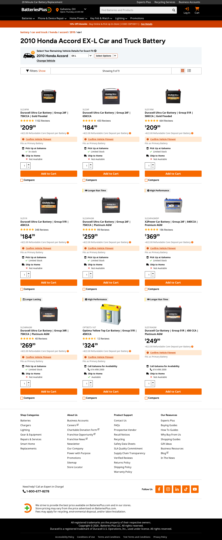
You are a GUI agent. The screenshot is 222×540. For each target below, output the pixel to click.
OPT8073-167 (89, 327)
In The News (168, 458)
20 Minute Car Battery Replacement (42, 2)
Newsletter (73, 443)
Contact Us (120, 420)
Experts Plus (144, 2)
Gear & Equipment (31, 434)
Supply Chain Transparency (129, 453)
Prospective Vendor (125, 430)
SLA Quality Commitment (128, 448)
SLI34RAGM (26, 327)
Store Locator (75, 467)
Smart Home (27, 443)
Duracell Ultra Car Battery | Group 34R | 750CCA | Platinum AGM (44, 332)
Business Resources (172, 448)
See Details (146, 24)
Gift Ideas (166, 443)
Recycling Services (164, 2)
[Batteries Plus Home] (37, 10)
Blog (164, 453)
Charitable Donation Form (82, 430)
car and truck (39, 32)
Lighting (25, 430)
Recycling (119, 439)
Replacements (28, 448)
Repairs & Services (30, 439)
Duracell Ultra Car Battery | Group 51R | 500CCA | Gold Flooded (169, 114)
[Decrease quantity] (28, 167)
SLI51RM (149, 109)
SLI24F (86, 109)
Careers (72, 425)
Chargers (25, 425)
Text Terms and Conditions (136, 536)
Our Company (75, 448)
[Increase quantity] (28, 164)
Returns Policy (122, 462)
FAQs (117, 425)
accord (64, 32)
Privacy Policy (160, 536)
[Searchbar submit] (174, 10)
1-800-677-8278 (37, 491)
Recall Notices (122, 434)
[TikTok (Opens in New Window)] (186, 489)
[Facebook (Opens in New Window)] (159, 489)
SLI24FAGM (88, 218)
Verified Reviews (123, 458)
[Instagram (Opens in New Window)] (168, 489)
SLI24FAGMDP (152, 218)
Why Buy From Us (171, 434)
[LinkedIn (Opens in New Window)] (177, 489)
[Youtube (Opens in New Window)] (195, 489)
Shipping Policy (122, 467)
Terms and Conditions (109, 536)
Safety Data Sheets (124, 443)
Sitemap (72, 462)
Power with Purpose (78, 453)
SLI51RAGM (150, 327)
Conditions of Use (86, 536)
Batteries (25, 420)
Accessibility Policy (64, 536)
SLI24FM (24, 109)
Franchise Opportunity (80, 434)
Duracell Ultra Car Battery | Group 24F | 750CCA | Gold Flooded (44, 114)
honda (54, 32)
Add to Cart (48, 173)
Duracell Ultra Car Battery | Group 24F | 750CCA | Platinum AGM (107, 223)
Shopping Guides (170, 439)
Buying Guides (169, 425)
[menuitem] (28, 18)
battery (24, 32)
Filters (34, 71)
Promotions (74, 458)
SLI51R (23, 218)
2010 (72, 32)
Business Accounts (189, 2)
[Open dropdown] (95, 50)
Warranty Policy (123, 471)
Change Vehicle (46, 60)
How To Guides (169, 430)
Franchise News (76, 439)
